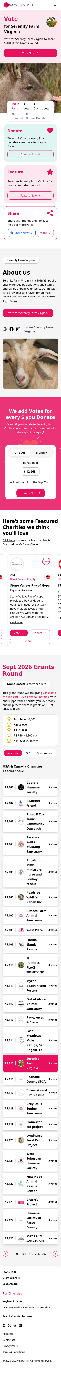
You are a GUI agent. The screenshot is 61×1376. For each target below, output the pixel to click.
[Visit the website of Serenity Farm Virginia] (5, 329)
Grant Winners (11, 1277)
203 (17, 1254)
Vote (17, 633)
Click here (9, 540)
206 (37, 1254)
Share (28, 641)
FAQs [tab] (29, 753)
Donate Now (29, 493)
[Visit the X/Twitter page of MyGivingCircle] (9, 1325)
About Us (8, 1333)
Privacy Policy (10, 1345)
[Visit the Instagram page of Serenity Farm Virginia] (18, 329)
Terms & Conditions (14, 1352)
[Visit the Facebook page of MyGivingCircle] (4, 1325)
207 (44, 1254)
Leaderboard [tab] (13, 753)
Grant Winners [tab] (45, 753)
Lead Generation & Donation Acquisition (26, 1307)
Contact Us (9, 1339)
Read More (16, 622)
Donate (37, 633)
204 (24, 1254)
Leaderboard (10, 1283)
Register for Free (12, 1301)
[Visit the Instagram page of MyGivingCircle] (15, 1325)
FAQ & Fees (9, 1271)
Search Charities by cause (17, 1316)
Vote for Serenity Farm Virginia (28, 313)
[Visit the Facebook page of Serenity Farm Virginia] (11, 329)
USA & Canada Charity (22, 579)
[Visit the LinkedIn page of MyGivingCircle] (20, 1325)
